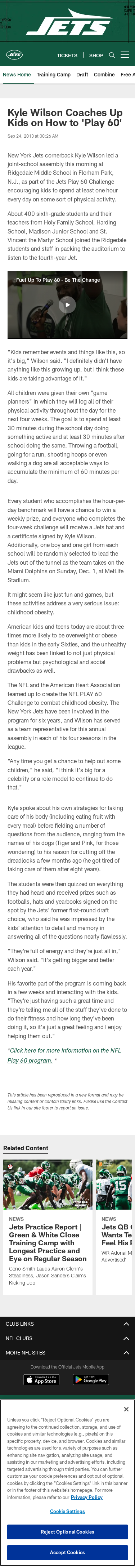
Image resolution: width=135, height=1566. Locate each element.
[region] (67, 1482)
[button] (67, 304)
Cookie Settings (67, 1511)
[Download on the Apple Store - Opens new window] (41, 1380)
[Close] (126, 1409)
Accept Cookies (67, 1552)
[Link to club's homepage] (14, 52)
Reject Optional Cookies (67, 1532)
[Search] (112, 55)
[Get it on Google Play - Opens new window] (91, 1383)
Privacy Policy (87, 1497)
